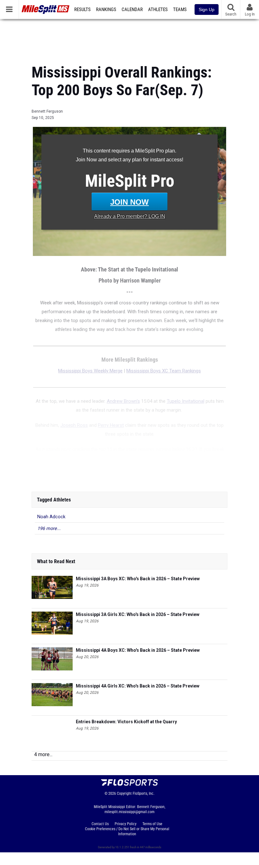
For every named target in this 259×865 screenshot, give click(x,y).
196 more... (49, 528)
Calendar (132, 9)
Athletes (158, 9)
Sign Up (206, 9)
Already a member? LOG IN (129, 216)
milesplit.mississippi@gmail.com (129, 812)
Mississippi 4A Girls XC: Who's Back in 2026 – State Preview (137, 685)
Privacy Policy (125, 824)
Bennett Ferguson (47, 111)
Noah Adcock (51, 517)
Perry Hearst (111, 425)
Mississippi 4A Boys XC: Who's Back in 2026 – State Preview (138, 650)
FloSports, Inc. (143, 793)
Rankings (106, 9)
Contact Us (100, 824)
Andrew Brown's (123, 401)
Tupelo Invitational (185, 401)
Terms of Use (152, 824)
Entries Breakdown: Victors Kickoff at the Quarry (126, 721)
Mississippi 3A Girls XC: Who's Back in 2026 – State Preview (137, 614)
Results (82, 9)
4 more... (43, 754)
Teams (180, 9)
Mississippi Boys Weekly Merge (90, 371)
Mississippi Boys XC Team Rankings (163, 371)
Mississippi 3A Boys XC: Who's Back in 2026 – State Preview (138, 578)
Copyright (124, 793)
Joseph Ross (74, 425)
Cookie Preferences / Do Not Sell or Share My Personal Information (127, 831)
